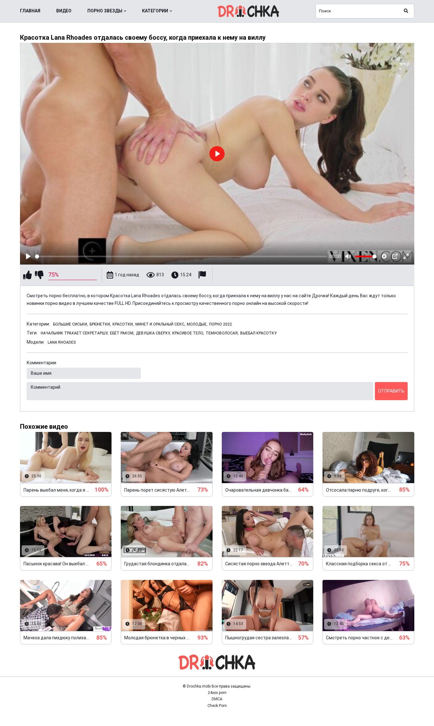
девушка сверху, (153, 333)
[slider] (181, 256)
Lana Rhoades (62, 342)
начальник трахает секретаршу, (74, 333)
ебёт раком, (122, 333)
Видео (63, 10)
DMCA (217, 699)
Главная (30, 10)
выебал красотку (258, 333)
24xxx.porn (217, 692)
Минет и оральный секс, (160, 324)
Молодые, (197, 324)
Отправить (391, 390)
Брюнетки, (100, 324)
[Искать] (406, 11)
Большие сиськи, (70, 324)
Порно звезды (104, 10)
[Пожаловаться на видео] (203, 275)
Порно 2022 (220, 324)
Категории (155, 10)
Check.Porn (217, 705)
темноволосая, (222, 333)
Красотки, (123, 324)
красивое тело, (188, 333)
